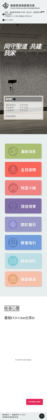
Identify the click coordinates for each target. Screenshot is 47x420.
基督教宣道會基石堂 (10, 417)
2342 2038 (9, 20)
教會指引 (6, 415)
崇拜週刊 (12, 116)
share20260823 (9, 402)
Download (34, 402)
